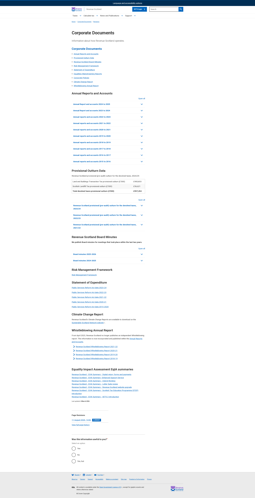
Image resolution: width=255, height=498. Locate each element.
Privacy (149, 479)
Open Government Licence (110, 487)
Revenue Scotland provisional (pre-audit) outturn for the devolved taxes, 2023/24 (104, 207)
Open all (141, 98)
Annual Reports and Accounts (86, 54)
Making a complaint (112, 479)
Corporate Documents (84, 22)
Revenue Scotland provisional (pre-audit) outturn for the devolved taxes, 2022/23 (104, 216)
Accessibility (99, 479)
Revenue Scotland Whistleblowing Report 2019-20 (97, 354)
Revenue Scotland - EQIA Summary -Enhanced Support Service (98, 378)
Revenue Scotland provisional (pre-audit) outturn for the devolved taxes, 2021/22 (104, 226)
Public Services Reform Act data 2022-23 (89, 292)
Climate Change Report (83, 82)
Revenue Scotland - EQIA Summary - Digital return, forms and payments (101, 374)
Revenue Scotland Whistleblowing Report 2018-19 (97, 358)
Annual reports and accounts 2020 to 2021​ (92, 130)
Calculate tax (89, 16)
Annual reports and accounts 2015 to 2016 (92, 161)
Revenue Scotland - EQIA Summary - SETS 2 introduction (95, 397)
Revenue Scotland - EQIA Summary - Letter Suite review (95, 384)
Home (74, 22)
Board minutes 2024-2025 (84, 260)
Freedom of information (136, 479)
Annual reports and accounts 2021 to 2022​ (92, 123)
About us (74, 479)
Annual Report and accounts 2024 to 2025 (91, 104)
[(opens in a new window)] (73, 487)
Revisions (96, 22)
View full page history (81, 425)
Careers (82, 479)
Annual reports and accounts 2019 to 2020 (92, 136)
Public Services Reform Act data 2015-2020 (90, 307)
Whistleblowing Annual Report (86, 86)
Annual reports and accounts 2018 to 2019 (92, 142)
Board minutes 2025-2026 (84, 254)
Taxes (75, 16)
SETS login (138, 9)
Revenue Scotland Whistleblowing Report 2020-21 (97, 350)
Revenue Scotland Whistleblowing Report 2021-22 (97, 346)
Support (128, 16)
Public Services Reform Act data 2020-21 (89, 302)
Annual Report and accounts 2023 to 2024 (91, 110)
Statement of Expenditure (84, 70)
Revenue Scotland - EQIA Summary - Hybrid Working (93, 381)
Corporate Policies (81, 78)
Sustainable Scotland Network (88, 323)
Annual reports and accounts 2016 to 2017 (92, 155)
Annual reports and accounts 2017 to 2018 (92, 149)
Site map (124, 479)
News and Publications (109, 16)
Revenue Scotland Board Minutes (87, 62)
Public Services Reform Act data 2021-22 (89, 297)
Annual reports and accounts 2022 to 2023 (92, 117)
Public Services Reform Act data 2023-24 (89, 288)
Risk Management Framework (86, 66)
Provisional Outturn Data (84, 58)
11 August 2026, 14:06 (81, 420)
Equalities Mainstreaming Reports (88, 74)
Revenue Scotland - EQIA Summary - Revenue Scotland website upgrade (102, 387)
